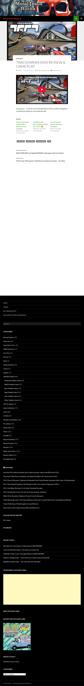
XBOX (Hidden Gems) (11, 384)
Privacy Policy (7, 683)
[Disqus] (42, 199)
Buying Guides (8, 337)
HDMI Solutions (8, 349)
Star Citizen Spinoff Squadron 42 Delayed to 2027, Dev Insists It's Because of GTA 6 (31, 484)
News (5, 361)
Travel (5, 369)
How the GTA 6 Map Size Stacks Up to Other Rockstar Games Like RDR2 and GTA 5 (31, 472)
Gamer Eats (7, 428)
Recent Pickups (8, 443)
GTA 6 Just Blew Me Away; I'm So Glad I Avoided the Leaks (22, 488)
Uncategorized (8, 459)
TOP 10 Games (8, 404)
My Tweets (6, 520)
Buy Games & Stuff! (9, 311)
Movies (5, 357)
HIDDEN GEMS (8, 377)
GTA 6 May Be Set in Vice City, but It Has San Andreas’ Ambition (24, 492)
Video (20, 70)
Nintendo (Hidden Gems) (12, 380)
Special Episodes (8, 439)
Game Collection (9, 408)
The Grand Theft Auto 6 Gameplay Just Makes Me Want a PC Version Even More (30, 476)
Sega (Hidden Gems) (11, 392)
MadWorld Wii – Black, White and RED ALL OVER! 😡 (40, 124)
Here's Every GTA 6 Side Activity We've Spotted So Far (21, 508)
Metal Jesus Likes (9, 451)
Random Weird (8, 455)
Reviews (6, 447)
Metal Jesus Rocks (43, 70)
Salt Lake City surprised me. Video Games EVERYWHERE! (22, 546)
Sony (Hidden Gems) (11, 388)
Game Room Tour (9, 345)
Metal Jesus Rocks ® (12, 18)
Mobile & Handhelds (10, 420)
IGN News (9, 467)
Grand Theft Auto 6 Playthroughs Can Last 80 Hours (21, 504)
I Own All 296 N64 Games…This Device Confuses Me (21, 550)
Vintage (6, 435)
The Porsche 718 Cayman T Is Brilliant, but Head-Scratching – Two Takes (40, 159)
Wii (49, 141)
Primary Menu (81, 18)
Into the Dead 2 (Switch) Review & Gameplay (56, 124)
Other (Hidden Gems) (11, 400)
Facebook (7, 528)
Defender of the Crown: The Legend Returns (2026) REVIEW (23, 554)
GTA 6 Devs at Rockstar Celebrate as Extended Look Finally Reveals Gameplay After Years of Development (39, 480)
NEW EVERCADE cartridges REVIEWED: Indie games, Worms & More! (40, 152)
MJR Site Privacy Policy (11, 662)
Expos (5, 303)
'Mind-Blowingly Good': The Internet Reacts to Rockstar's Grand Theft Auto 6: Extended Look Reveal (37, 500)
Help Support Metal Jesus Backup (14, 315)
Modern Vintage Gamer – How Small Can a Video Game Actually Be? (26, 558)
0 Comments (56, 70)
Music (5, 431)
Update (5, 373)
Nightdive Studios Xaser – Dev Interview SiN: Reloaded (21, 562)
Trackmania (41, 141)
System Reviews (8, 365)
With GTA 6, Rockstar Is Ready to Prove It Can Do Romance (23, 496)
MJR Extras (20, 109)
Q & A (5, 412)
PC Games (6, 424)
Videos (5, 307)
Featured (21, 141)
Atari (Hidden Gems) (11, 396)
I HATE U (6, 416)
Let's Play (19, 58)
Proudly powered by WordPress (22, 683)
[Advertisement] (42, 589)
